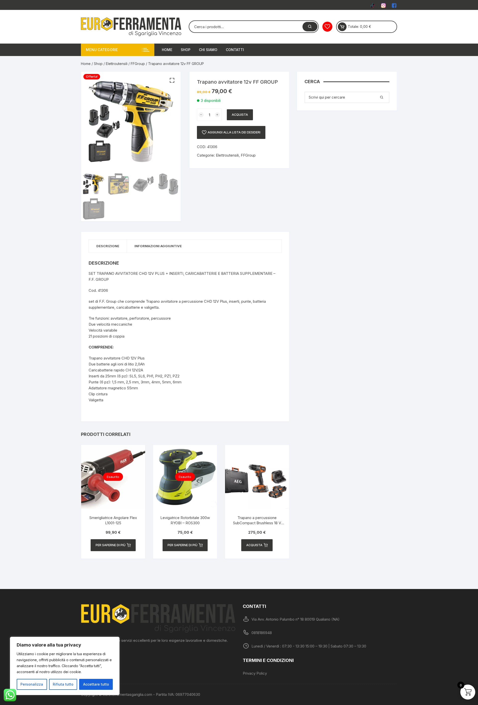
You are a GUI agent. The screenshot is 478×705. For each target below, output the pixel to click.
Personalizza (31, 684)
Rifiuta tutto (63, 684)
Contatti (235, 50)
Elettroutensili (116, 63)
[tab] (108, 246)
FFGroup (138, 63)
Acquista (240, 115)
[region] (65, 666)
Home (167, 50)
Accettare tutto (96, 684)
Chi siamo (208, 50)
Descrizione (107, 246)
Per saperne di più (110, 545)
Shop (185, 50)
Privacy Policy (255, 673)
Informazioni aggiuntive (158, 246)
